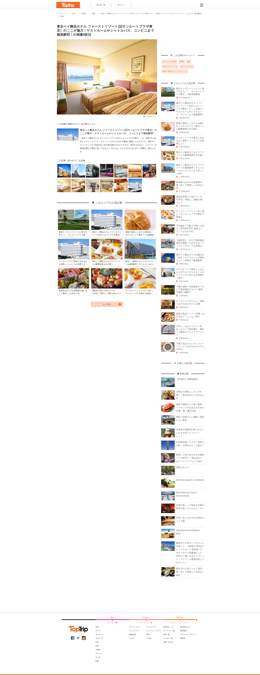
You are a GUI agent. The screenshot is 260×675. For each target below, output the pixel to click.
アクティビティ (135, 627)
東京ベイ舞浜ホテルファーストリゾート (175, 71)
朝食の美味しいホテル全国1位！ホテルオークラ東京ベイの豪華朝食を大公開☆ (190, 126)
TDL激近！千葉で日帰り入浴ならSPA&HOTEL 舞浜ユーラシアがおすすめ (190, 229)
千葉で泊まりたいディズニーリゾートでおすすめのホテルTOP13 (190, 346)
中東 (97, 646)
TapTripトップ (168, 627)
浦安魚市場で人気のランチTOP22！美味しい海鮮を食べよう (189, 200)
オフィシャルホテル (187, 66)
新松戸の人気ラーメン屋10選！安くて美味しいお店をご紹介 (190, 571)
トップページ (61, 14)
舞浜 (188, 61)
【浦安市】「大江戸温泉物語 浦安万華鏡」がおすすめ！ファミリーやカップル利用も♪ (190, 243)
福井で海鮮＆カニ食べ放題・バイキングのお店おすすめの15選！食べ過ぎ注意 (190, 407)
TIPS (148, 634)
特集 (97, 661)
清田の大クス (182, 467)
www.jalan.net (151, 116)
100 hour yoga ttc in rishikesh (190, 480)
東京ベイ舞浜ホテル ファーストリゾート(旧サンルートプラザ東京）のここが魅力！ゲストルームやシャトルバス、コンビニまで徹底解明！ (152, 14)
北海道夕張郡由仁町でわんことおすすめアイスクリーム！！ (190, 432)
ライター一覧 (168, 638)
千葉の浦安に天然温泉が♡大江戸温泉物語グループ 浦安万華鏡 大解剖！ (190, 289)
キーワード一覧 (169, 631)
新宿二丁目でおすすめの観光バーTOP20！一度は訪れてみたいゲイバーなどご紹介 (190, 458)
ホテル (131, 638)
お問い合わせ (168, 642)
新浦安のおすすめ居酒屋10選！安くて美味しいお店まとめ (190, 185)
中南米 (97, 650)
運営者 (182, 638)
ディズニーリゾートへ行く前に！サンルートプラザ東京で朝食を (190, 214)
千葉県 (83, 14)
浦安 (93, 14)
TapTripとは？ (185, 627)
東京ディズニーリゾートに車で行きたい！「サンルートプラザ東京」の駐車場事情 (190, 91)
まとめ (97, 657)
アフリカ (98, 653)
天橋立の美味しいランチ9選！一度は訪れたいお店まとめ (190, 395)
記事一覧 (102, 5)
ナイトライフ (134, 631)
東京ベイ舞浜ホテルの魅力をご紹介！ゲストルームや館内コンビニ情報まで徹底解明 (190, 258)
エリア (122, 5)
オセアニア (99, 638)
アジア (97, 631)
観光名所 (132, 634)
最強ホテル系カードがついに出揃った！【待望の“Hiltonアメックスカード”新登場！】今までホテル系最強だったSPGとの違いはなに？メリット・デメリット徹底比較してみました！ (190, 553)
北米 (97, 642)
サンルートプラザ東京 (169, 61)
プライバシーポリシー (188, 634)
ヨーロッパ (99, 634)
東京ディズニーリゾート (170, 66)
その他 (148, 638)
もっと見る (107, 304)
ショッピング (151, 627)
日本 (73, 14)
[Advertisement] (182, 37)
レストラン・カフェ (153, 631)
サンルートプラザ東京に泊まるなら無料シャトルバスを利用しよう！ (190, 141)
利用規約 (183, 631)
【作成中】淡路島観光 (187, 379)
